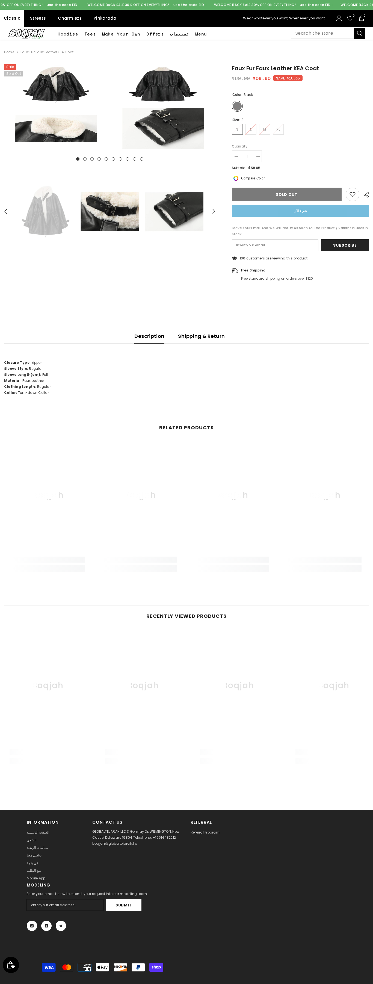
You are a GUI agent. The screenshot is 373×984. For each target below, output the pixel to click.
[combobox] (322, 33)
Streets (38, 18)
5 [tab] (106, 159)
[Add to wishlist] (352, 194)
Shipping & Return (201, 336)
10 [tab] (141, 159)
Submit (124, 905)
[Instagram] (32, 926)
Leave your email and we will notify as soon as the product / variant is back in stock (300, 231)
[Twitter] (61, 926)
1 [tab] (77, 159)
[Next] (214, 211)
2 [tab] (85, 159)
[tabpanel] (56, 106)
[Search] (328, 33)
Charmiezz (70, 18)
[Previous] (6, 211)
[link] (48, 560)
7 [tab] (120, 159)
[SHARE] (364, 194)
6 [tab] (113, 159)
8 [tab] (127, 159)
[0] (350, 18)
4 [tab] (99, 159)
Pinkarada (105, 18)
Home (9, 52)
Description (149, 336)
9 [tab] (134, 159)
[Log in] (339, 18)
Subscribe (345, 245)
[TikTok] (46, 926)
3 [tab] (92, 159)
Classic (12, 18)
